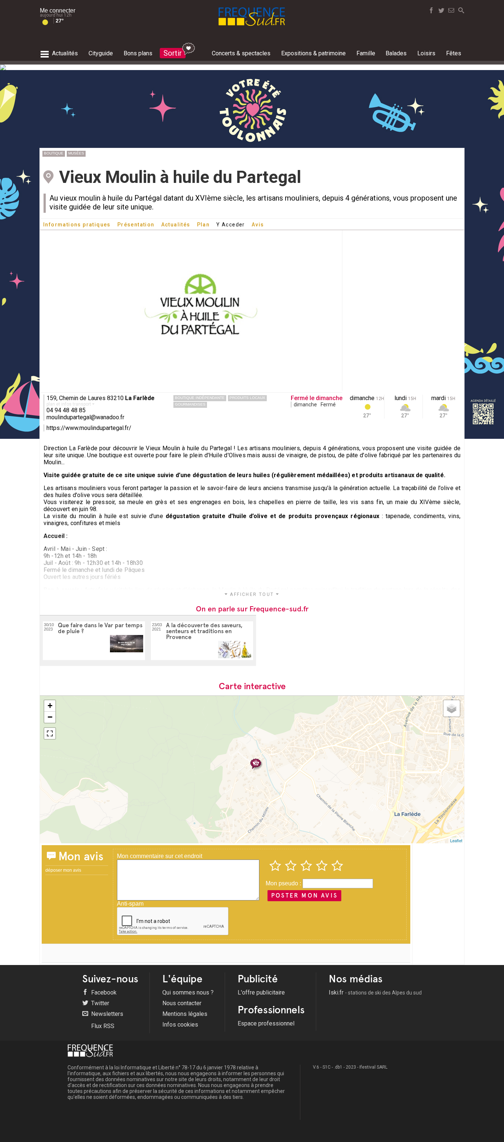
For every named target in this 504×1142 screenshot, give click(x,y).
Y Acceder (230, 225)
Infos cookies (180, 1024)
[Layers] (451, 708)
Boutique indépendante (200, 398)
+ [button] (50, 705)
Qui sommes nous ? (188, 992)
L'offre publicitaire (261, 992)
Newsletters (106, 1013)
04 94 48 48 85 (66, 410)
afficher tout (252, 594)
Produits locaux (247, 398)
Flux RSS (102, 1026)
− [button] (50, 717)
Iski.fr (375, 992)
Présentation (136, 225)
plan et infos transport (69, 404)
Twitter (99, 1003)
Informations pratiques (77, 225)
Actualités (175, 225)
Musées (76, 153)
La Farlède (140, 398)
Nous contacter (181, 1003)
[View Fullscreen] (49, 733)
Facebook (103, 992)
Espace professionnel (266, 1023)
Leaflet (456, 840)
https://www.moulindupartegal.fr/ (88, 427)
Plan (203, 225)
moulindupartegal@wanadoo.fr (85, 417)
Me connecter (57, 10)
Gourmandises (190, 404)
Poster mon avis (304, 895)
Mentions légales (184, 1013)
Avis (258, 225)
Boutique (53, 153)
